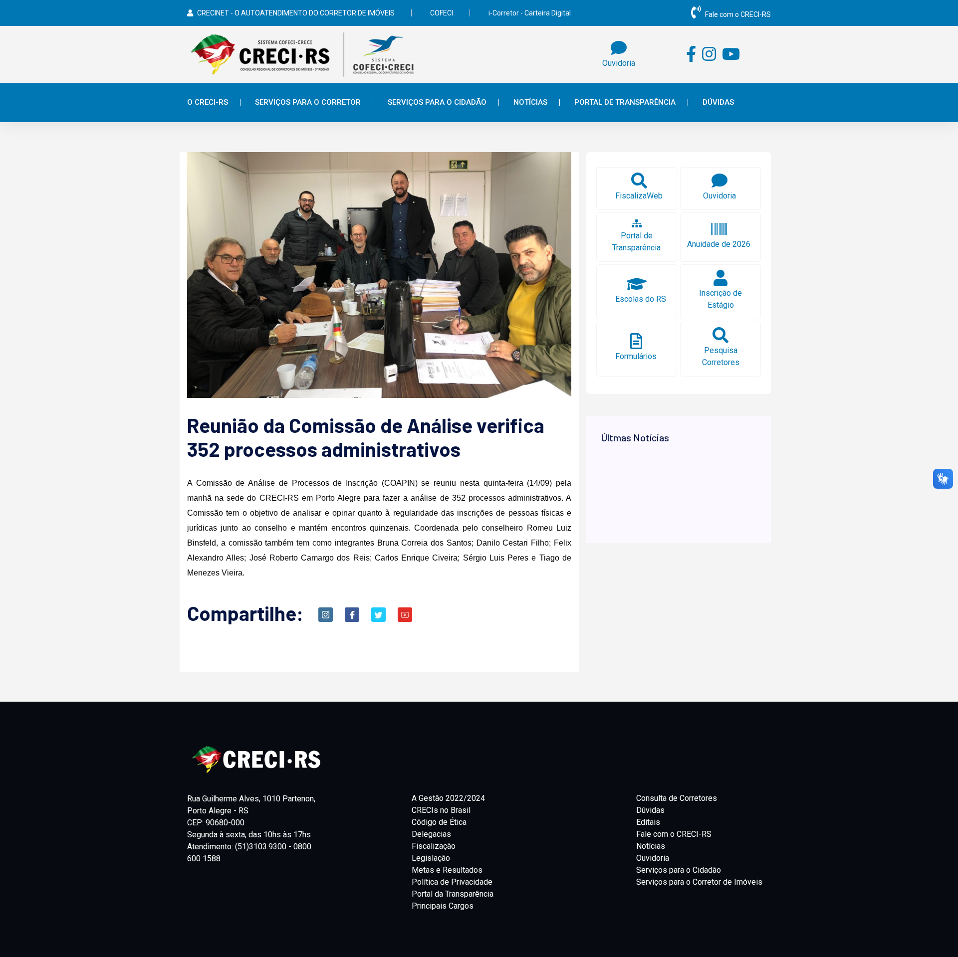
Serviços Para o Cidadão (437, 102)
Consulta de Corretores (676, 798)
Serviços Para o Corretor (308, 102)
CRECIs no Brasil (441, 810)
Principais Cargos (443, 906)
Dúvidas (718, 102)
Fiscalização (434, 846)
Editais (648, 822)
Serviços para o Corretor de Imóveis (699, 882)
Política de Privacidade (452, 882)
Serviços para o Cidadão (678, 870)
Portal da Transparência (452, 894)
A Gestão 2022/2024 (448, 798)
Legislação (431, 858)
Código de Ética (439, 822)
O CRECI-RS (207, 102)
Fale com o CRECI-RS (738, 14)
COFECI (441, 13)
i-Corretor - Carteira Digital (529, 13)
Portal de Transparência (625, 102)
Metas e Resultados (447, 870)
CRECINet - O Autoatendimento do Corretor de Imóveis (296, 13)
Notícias (530, 102)
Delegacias (431, 834)
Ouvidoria (652, 858)
